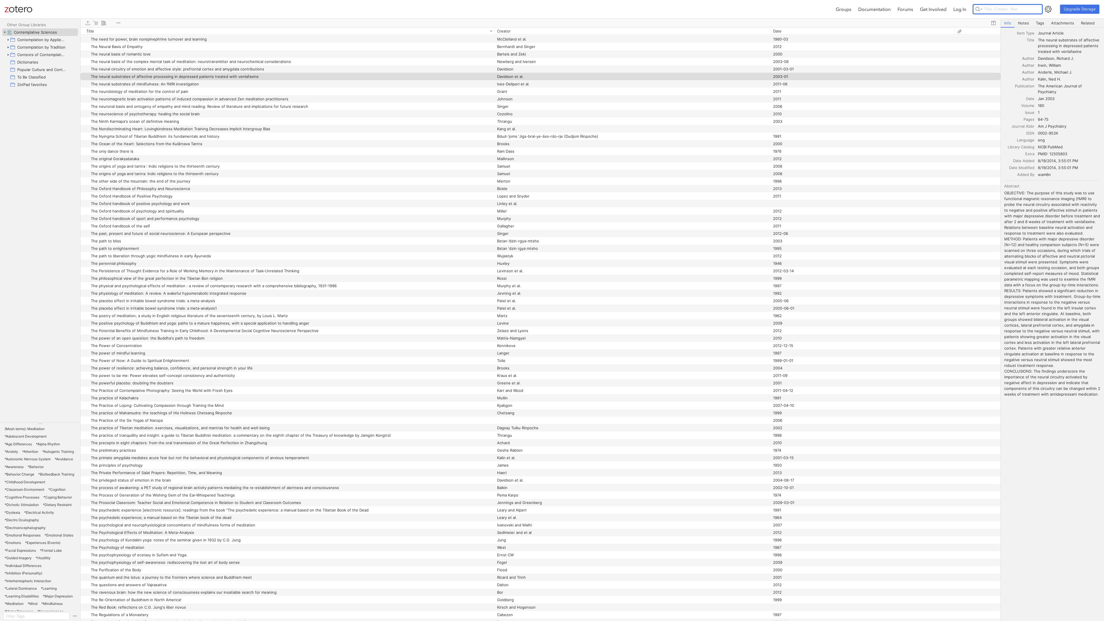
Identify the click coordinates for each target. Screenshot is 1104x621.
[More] (118, 23)
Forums (905, 9)
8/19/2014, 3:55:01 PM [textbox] (1058, 160)
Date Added (1023, 160)
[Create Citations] (95, 23)
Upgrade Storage (1080, 9)
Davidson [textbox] (1046, 58)
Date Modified (1021, 167)
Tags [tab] (1040, 23)
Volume (1027, 105)
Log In (959, 9)
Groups (843, 9)
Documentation (874, 9)
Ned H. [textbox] (1055, 79)
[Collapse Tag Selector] (40, 424)
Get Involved (933, 9)
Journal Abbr (1022, 126)
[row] (540, 31)
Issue (1029, 112)
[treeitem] (40, 32)
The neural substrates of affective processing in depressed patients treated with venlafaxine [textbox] (1069, 46)
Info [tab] (1007, 23)
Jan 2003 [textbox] (1046, 98)
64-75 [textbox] (1043, 119)
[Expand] (8, 39)
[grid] (540, 324)
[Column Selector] (993, 23)
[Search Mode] (979, 9)
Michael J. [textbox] (1063, 72)
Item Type (1025, 33)
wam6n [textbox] (1044, 174)
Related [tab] (1088, 23)
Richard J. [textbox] (1065, 58)
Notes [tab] (1023, 23)
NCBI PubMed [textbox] (1050, 147)
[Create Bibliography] (104, 23)
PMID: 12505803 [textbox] (1052, 154)
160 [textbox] (1041, 105)
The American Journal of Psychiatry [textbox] (1060, 89)
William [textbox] (1055, 65)
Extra (1029, 154)
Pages (1028, 119)
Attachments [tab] (1062, 23)
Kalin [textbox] (1042, 79)
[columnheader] (287, 31)
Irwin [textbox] (1042, 65)
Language (1025, 140)
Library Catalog (1021, 147)
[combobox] (1069, 33)
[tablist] (1052, 23)
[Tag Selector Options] (74, 616)
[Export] (87, 23)
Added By (1025, 174)
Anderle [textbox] (1045, 72)
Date (1030, 98)
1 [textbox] (1039, 112)
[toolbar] (540, 23)
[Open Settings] (1048, 9)
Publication (1024, 86)
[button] (24, 429)
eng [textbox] (1041, 140)
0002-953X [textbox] (1048, 133)
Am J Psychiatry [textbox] (1052, 126)
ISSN (1030, 133)
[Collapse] (4, 32)
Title (1030, 40)
